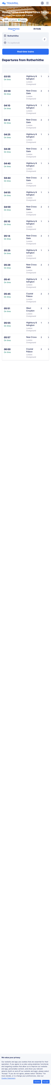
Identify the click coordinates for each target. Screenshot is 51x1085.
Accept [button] (45, 1082)
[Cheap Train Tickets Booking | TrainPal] (10, 3)
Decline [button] (37, 1082)
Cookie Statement (8, 1078)
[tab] (14, 28)
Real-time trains (25, 51)
